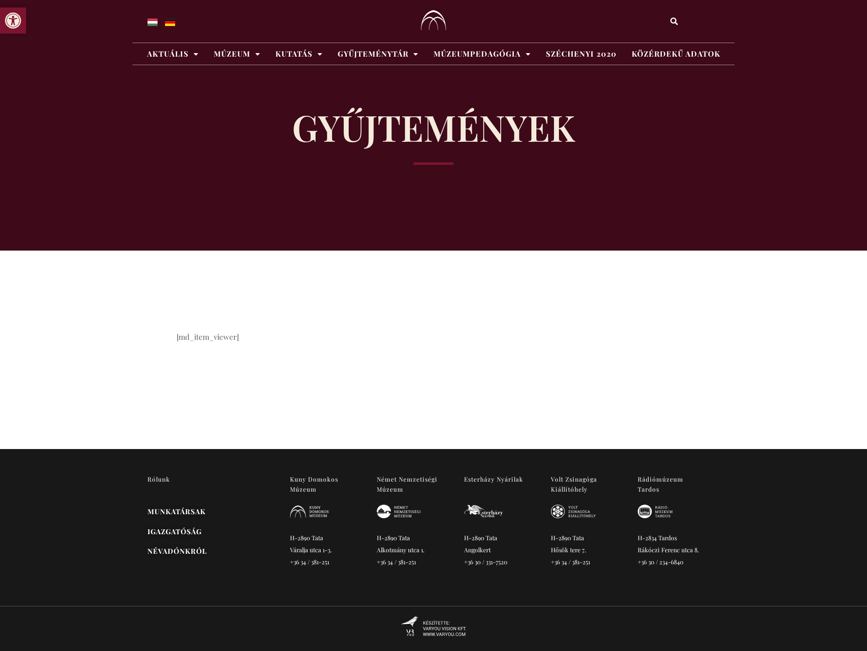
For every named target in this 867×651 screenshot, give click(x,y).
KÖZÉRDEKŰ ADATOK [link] (676, 54)
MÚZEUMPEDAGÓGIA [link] (477, 54)
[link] (13, 21)
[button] (172, 54)
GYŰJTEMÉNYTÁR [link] (373, 54)
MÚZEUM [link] (232, 54)
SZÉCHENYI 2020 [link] (581, 54)
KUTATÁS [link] (294, 54)
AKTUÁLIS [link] (168, 54)
